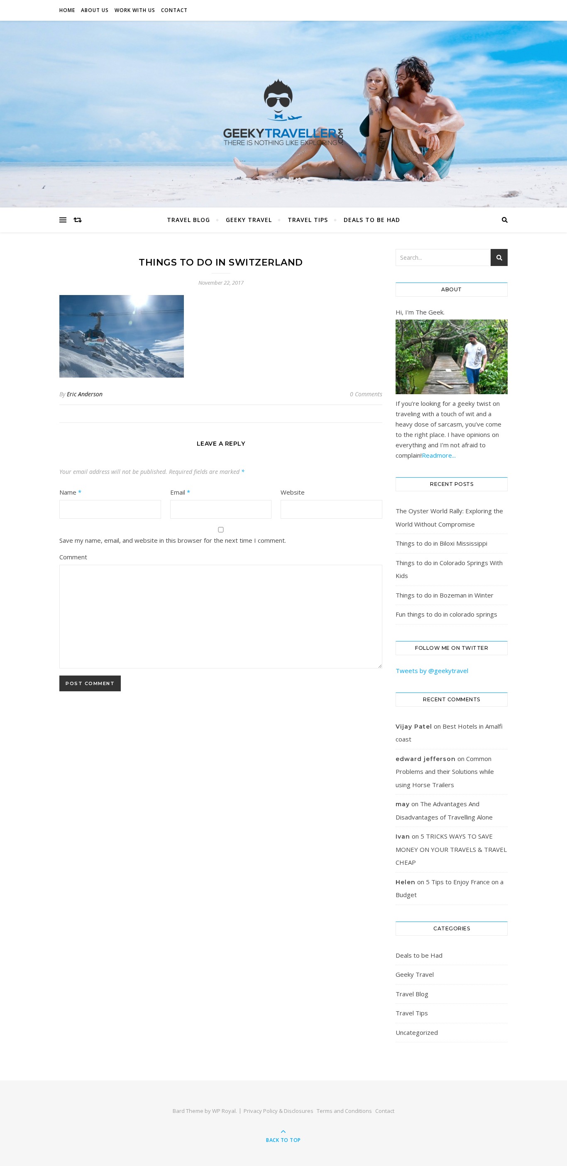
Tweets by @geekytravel (432, 670)
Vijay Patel (414, 726)
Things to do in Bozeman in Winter (445, 595)
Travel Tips (308, 220)
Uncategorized (417, 1032)
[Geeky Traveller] (283, 112)
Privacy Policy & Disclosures (278, 1111)
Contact (174, 10)
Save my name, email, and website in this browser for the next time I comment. (172, 540)
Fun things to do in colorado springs (446, 614)
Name (70, 492)
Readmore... (439, 455)
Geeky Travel (249, 220)
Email (180, 492)
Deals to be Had (372, 220)
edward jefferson (426, 759)
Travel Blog (188, 220)
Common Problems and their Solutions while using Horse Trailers (445, 771)
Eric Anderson (85, 394)
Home (67, 10)
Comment (73, 557)
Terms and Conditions (344, 1111)
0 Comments (366, 394)
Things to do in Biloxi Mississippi (441, 543)
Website (293, 492)
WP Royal (224, 1111)
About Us (95, 10)
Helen (405, 882)
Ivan (403, 836)
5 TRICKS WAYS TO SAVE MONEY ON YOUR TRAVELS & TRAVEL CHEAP (451, 849)
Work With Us (135, 10)
